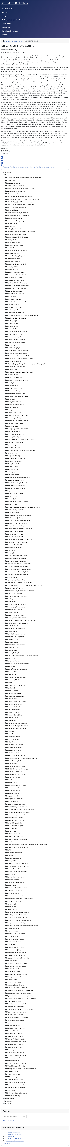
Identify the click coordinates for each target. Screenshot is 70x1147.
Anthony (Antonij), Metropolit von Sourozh (21, 231)
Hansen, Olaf (11, 499)
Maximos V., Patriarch (14, 712)
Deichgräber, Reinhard (14, 377)
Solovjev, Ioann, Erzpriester (16, 955)
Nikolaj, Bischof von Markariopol (17, 769)
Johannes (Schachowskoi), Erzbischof (19, 572)
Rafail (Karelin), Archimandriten (17, 871)
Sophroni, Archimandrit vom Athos (18, 958)
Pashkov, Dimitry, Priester (15, 820)
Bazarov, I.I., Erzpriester (15, 291)
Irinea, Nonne (11, 550)
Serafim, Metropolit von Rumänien (18, 915)
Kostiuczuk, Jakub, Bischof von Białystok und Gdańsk (24, 177)
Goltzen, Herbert (12, 472)
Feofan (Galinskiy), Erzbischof (17, 437)
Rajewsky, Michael (13, 879)
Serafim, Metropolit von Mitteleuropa (19, 912)
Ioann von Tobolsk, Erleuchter (17, 545)
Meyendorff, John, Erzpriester (17, 728)
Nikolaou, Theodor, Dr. (14, 771)
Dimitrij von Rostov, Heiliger (16, 393)
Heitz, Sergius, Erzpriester (15, 510)
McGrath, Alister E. (13, 717)
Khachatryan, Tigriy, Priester (16, 607)
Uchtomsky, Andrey (13, 1025)
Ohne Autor (11, 180)
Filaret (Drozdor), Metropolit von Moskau (20, 439)
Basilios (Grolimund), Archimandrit (18, 285)
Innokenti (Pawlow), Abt (15, 537)
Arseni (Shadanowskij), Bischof (17, 250)
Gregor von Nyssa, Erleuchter (16, 488)
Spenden (5, 35)
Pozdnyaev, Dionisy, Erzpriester (17, 863)
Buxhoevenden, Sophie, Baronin (17, 350)
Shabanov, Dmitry (13, 928)
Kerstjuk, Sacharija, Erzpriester (17, 604)
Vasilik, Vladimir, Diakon (15, 1036)
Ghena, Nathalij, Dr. (13, 464)
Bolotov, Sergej (12, 320)
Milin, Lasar (11, 731)
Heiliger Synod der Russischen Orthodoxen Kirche (23, 507)
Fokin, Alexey (11, 445)
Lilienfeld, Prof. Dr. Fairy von (16, 677)
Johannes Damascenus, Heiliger (17, 574)
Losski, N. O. (11, 688)
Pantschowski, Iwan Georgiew (17, 815)
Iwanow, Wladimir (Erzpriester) (17, 555)
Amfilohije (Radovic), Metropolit (17, 212)
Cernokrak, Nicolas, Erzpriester (17, 353)
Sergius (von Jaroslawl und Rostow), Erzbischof (22, 925)
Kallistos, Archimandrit (14, 593)
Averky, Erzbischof (13, 269)
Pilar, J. (9, 842)
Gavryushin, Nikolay (13, 456)
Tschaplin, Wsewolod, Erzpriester (18, 1017)
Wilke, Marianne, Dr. (13, 1074)
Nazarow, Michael (13, 753)
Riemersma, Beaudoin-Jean (16, 882)
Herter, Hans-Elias (13, 512)
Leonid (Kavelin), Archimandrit (17, 669)
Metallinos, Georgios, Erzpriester (17, 726)
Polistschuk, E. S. (12, 855)
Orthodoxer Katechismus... (15, 1141)
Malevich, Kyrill (12, 699)
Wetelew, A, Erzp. (13, 1071)
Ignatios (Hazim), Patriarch (16, 526)
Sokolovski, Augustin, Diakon (16, 952)
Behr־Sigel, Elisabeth (14, 299)
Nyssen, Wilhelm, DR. (14, 790)
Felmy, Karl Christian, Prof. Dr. (16, 434)
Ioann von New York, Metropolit (17, 542)
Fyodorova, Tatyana (13, 447)
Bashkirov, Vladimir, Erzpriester (17, 283)
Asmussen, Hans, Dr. (13, 261)
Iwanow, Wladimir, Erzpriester (16, 558)
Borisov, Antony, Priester (15, 334)
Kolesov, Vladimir (12, 631)
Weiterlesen (6, 1143)
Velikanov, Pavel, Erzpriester (16, 1041)
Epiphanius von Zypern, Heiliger (17, 420)
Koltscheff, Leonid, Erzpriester (17, 634)
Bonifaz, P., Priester (13, 329)
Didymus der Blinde (13, 391)
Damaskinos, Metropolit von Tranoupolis (20, 372)
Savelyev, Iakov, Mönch (14, 890)
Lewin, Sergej (11, 674)
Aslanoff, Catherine (13, 258)
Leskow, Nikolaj (12, 672)
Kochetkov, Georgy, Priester (16, 628)
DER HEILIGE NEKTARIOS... (15, 1139)
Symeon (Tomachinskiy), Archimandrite (20, 990)
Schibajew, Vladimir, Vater (15, 896)
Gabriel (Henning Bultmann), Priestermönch (21, 450)
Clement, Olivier (12, 369)
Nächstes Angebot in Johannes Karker (42, 167)
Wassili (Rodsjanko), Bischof (16, 1066)
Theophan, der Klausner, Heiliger (17, 1004)
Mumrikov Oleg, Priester (15, 744)
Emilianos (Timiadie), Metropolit (17, 415)
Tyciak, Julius (11, 1023)
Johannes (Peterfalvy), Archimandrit (19, 569)
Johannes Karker (12, 577)
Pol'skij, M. (10, 850)
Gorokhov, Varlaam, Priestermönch (18, 477)
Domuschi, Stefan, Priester (15, 404)
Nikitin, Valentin (12, 763)
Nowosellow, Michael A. (15, 788)
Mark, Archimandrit (13, 709)
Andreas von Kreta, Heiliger (16, 221)
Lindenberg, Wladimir (14, 680)
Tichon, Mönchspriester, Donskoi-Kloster (20, 1009)
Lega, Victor (11, 666)
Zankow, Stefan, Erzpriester (16, 1087)
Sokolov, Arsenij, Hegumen (16, 950)
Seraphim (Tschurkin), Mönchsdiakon (19, 920)
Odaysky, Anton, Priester (15, 793)
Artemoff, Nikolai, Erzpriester (16, 256)
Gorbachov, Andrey (13, 474)
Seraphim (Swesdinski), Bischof (17, 917)
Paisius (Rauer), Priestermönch (17, 807)
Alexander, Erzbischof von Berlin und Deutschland (23, 199)
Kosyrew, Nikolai (12, 639)
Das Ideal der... (11, 1136)
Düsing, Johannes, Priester (15, 410)
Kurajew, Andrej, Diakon (15, 653)
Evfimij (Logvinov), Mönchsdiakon (18, 429)
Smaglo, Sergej (12, 944)
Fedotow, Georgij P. (13, 431)
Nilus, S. (9, 780)
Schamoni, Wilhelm (13, 893)
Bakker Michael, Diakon (14, 277)
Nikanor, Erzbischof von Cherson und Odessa (22, 758)
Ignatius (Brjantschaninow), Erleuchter (19, 528)
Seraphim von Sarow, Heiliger (16, 923)
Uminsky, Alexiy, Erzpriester (16, 1028)
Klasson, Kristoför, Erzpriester (16, 618)
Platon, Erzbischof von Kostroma (18, 847)
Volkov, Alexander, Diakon (15, 1052)
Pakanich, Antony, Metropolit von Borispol (20, 809)
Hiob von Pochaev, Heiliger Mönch (18, 520)
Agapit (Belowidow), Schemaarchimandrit (20, 188)
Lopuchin (10, 682)
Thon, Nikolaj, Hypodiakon (15, 1006)
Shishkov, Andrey (12, 931)
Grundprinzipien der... (13, 1132)
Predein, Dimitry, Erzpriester (16, 869)
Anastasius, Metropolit (14, 218)
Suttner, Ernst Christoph (15, 982)
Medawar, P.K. (11, 720)
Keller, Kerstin (11, 601)
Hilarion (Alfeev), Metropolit (16, 518)
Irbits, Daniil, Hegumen (14, 547)
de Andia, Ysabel (12, 374)
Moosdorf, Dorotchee (14, 736)
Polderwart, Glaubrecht (14, 852)
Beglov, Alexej (11, 296)
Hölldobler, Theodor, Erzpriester (17, 523)
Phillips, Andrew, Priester (15, 836)
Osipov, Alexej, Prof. (13, 796)
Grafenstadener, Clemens (15, 480)
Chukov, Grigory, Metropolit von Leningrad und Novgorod (26, 364)
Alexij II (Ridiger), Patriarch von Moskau (20, 202)
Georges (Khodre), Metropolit (16, 458)
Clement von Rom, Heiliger (16, 366)
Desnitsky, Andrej (13, 385)
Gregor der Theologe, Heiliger (17, 483)
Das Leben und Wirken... (14, 1134)
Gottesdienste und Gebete (11, 20)
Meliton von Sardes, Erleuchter (17, 723)
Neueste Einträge (8, 9)
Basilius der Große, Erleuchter (16, 288)
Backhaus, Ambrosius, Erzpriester (18, 275)
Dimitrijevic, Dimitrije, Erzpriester (18, 396)
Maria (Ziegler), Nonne (14, 704)
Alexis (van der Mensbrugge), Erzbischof (20, 204)
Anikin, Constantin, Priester (16, 229)
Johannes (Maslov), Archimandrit (18, 566)
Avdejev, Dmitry (12, 266)
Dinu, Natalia (11, 399)
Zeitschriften (6, 23)
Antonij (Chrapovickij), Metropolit (18, 237)
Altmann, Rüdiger (12, 210)
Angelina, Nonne (12, 223)
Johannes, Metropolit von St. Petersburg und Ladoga (24, 585)
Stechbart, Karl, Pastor (14, 969)
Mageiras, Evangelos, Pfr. (15, 696)
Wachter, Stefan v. (13, 1060)
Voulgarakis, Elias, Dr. (14, 1058)
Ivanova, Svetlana (13, 553)
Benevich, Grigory (13, 304)
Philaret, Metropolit (13, 834)
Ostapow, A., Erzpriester (15, 798)
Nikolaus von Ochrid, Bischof (16, 774)
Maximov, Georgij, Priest (15, 715)
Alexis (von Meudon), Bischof (16, 207)
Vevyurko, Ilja (11, 1050)
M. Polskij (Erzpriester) (14, 693)
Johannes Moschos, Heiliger (16, 580)
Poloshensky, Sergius (14, 858)
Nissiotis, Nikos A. (13, 782)
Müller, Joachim (12, 742)
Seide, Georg (11, 906)
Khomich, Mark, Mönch (14, 609)
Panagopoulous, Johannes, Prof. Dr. (18, 812)
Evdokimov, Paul (12, 426)
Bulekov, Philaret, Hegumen (16, 339)
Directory (8, 172)
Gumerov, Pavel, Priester (15, 493)
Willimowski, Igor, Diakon (15, 1077)
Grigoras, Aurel (12, 491)
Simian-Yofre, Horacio (14, 942)
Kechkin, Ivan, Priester (14, 599)
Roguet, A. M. (11, 885)
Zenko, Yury (11, 1090)
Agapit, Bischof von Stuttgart (16, 191)
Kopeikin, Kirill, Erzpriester (15, 636)
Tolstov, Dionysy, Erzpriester (16, 1012)
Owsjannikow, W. (12, 801)
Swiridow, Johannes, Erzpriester (17, 987)
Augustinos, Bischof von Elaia (16, 264)
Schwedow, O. (11, 904)
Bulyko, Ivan (11, 345)
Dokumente (10, 1098)
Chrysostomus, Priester (14, 361)
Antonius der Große (13, 242)
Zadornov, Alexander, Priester (16, 1082)
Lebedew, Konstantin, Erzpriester (18, 663)
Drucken (5, 153)
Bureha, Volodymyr (13, 347)
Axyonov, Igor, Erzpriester (15, 272)
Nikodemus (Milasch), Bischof (16, 766)
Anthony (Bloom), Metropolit (16, 234)
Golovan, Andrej (12, 469)
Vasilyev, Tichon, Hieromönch (16, 1039)
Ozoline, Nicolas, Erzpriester (16, 804)
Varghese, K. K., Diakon (14, 1033)
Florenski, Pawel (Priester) (15, 442)
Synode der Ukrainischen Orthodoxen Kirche (21, 998)
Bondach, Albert (12, 323)
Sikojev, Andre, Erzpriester (15, 939)
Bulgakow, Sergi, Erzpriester (16, 342)
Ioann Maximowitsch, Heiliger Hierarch (19, 539)
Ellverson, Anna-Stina (14, 412)
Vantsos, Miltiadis (13, 1031)
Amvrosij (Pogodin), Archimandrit (18, 215)
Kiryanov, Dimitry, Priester (15, 615)
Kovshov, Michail (12, 642)
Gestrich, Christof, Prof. (14, 461)
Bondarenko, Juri (12, 326)
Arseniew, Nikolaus (13, 253)
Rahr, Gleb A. (11, 874)
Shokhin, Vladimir (13, 936)
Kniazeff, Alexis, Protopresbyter (17, 623)
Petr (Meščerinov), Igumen (15, 825)
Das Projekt (6, 27)
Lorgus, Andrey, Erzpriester (16, 685)
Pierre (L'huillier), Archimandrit (17, 839)
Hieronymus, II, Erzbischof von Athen (19, 515)
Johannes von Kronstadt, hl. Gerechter (19, 582)
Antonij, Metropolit (13, 239)
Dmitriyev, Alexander (14, 402)
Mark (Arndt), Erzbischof (15, 707)
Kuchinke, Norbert (13, 650)
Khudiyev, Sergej (12, 612)
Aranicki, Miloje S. (13, 248)
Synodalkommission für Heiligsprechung (20, 996)
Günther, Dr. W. (12, 496)
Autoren (5, 12)
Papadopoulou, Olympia (15, 817)
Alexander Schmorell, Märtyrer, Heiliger (20, 196)
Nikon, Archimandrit (13, 777)
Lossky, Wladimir (12, 690)
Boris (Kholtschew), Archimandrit (18, 331)
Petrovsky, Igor (12, 828)
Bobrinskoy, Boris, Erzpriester (16, 318)
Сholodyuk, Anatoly (13, 1095)
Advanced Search (8, 1120)
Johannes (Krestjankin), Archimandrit (19, 564)
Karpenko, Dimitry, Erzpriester (17, 596)
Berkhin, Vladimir (12, 310)
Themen (5, 16)
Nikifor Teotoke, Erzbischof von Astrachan (21, 761)
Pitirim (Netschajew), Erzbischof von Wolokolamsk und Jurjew (27, 844)
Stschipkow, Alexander (14, 977)
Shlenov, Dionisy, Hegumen (16, 933)
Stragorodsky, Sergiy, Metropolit (17, 974)
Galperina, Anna (12, 453)
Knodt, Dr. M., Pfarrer (14, 626)
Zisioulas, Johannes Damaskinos (17, 1093)
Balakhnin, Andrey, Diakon (15, 280)
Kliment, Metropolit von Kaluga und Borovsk (21, 620)
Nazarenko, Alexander (14, 750)
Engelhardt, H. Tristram (14, 418)
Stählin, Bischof (12, 960)
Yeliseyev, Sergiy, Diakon (15, 1079)
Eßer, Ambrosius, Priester (15, 423)
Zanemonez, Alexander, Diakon (17, 1085)
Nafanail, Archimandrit (14, 747)
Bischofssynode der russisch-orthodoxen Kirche (22, 315)
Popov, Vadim (11, 861)
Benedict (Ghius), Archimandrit (17, 302)
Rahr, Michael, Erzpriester (15, 877)
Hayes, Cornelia (12, 504)
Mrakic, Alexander (13, 739)
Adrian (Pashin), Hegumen (15, 185)
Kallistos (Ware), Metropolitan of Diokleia (20, 591)
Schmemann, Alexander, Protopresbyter (20, 898)
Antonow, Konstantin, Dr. (15, 245)
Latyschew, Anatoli (13, 661)
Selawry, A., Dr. (12, 909)
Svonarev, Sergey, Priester (15, 985)
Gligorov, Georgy (12, 466)
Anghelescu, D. (12, 226)
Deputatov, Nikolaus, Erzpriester (17, 380)
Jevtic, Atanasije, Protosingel (16, 561)
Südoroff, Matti (12, 979)
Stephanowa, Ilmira (13, 971)
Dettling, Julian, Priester (15, 388)
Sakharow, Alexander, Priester (17, 888)
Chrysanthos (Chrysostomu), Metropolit (20, 356)
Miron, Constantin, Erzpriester (17, 734)
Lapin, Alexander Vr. (13, 658)
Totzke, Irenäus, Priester (15, 1014)
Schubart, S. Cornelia (14, 901)
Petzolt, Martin (12, 831)
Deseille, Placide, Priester (15, 383)
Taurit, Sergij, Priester (14, 1001)
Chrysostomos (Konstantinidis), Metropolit (21, 358)
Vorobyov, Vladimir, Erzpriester (17, 1055)
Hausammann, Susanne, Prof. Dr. (17, 501)
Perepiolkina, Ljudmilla (14, 823)
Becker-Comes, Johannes (15, 293)
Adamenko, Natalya (13, 183)
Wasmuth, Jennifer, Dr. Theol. (16, 1063)
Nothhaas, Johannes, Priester (16, 785)
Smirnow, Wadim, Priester (15, 947)
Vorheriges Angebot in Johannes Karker (15, 167)
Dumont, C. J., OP (13, 407)
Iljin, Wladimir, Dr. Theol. (15, 534)
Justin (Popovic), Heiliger (15, 588)
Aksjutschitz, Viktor (13, 194)
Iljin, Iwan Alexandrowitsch (15, 531)
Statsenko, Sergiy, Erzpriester (16, 966)
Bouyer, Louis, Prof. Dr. (14, 337)
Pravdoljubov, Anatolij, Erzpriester (18, 866)
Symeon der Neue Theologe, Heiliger (19, 993)
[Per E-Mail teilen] (2, 156)
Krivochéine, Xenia (13, 647)
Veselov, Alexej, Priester (15, 1047)
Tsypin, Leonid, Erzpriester (16, 1020)
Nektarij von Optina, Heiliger (16, 755)
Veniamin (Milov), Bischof (15, 1044)
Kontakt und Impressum (10, 31)
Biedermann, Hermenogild (15, 312)
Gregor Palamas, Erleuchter (16, 485)
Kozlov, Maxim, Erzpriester (16, 645)
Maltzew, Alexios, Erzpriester (16, 701)
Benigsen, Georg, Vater (14, 307)
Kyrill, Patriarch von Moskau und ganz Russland (22, 655)
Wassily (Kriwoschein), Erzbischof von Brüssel (22, 1068)
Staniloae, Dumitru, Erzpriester (17, 963)
